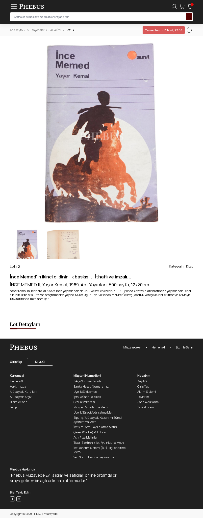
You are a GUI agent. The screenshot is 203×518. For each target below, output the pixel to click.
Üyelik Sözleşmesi (85, 392)
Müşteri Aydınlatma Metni (91, 407)
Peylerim (143, 397)
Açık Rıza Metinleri (86, 437)
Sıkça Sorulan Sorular (88, 381)
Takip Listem (145, 407)
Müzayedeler (36, 30)
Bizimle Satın (184, 347)
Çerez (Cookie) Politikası (90, 432)
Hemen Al (158, 347)
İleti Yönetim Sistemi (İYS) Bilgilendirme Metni (100, 450)
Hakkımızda (18, 386)
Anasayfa (16, 30)
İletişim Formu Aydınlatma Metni (95, 427)
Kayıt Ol (40, 362)
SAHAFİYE (55, 30)
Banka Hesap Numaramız (91, 386)
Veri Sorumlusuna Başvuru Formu (97, 457)
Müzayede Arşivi (21, 397)
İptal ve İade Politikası (88, 397)
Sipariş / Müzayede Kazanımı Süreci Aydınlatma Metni (98, 420)
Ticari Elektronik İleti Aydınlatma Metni (99, 443)
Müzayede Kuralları (23, 392)
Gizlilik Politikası (84, 402)
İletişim (15, 407)
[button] (189, 132)
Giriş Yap (16, 362)
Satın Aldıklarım (148, 402)
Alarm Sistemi (146, 392)
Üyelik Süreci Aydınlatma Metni (94, 412)
